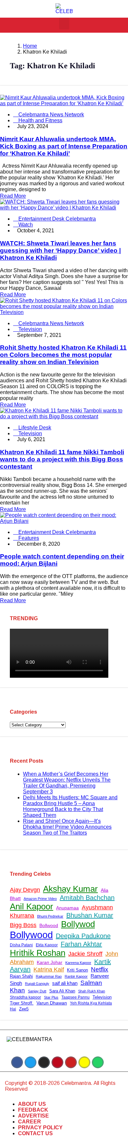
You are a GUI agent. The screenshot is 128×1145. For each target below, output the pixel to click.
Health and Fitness (39, 120)
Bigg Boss (23, 925)
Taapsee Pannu (75, 997)
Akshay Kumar (70, 889)
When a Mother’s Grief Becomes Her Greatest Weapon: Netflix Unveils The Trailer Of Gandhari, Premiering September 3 (67, 782)
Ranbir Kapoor (76, 976)
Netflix (99, 969)
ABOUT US (32, 1104)
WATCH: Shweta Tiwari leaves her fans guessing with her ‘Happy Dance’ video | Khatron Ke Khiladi (60, 250)
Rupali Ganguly (37, 984)
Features (28, 538)
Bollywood (31, 934)
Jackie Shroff (85, 954)
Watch (25, 224)
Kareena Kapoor (78, 963)
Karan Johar (49, 962)
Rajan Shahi (21, 976)
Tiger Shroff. (21, 1003)
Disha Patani (21, 945)
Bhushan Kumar (89, 915)
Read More (13, 196)
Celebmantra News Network (50, 114)
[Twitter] (30, 1062)
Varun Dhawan (51, 1003)
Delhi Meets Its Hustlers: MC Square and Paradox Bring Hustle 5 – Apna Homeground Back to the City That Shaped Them (70, 806)
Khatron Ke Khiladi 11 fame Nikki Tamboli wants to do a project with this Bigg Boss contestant (62, 459)
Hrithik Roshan (37, 953)
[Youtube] (71, 1062)
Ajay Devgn (25, 890)
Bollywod (78, 924)
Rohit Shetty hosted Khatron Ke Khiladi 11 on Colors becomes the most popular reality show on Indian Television (63, 354)
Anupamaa (67, 907)
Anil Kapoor (31, 906)
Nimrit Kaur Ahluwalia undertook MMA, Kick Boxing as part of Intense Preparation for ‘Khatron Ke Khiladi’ (63, 146)
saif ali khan (64, 983)
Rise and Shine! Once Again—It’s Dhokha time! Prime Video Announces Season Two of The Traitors (67, 827)
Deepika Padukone (83, 935)
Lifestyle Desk (34, 427)
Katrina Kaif (48, 969)
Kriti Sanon (77, 970)
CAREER (29, 1121)
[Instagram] (44, 1062)
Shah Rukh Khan (91, 991)
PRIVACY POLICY (40, 1127)
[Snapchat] (84, 1062)
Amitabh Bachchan (87, 897)
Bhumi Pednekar (50, 916)
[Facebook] (17, 1062)
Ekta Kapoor (47, 945)
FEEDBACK (33, 1110)
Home (30, 46)
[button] (64, 23)
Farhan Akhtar (81, 944)
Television (29, 329)
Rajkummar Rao (49, 976)
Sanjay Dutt (37, 991)
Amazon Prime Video (40, 899)
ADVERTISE (33, 1116)
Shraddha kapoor (25, 997)
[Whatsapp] (98, 1062)
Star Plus (51, 997)
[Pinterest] (57, 1062)
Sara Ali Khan (62, 990)
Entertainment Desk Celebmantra (56, 219)
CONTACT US (35, 1133)
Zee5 (24, 1008)
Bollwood (48, 925)
